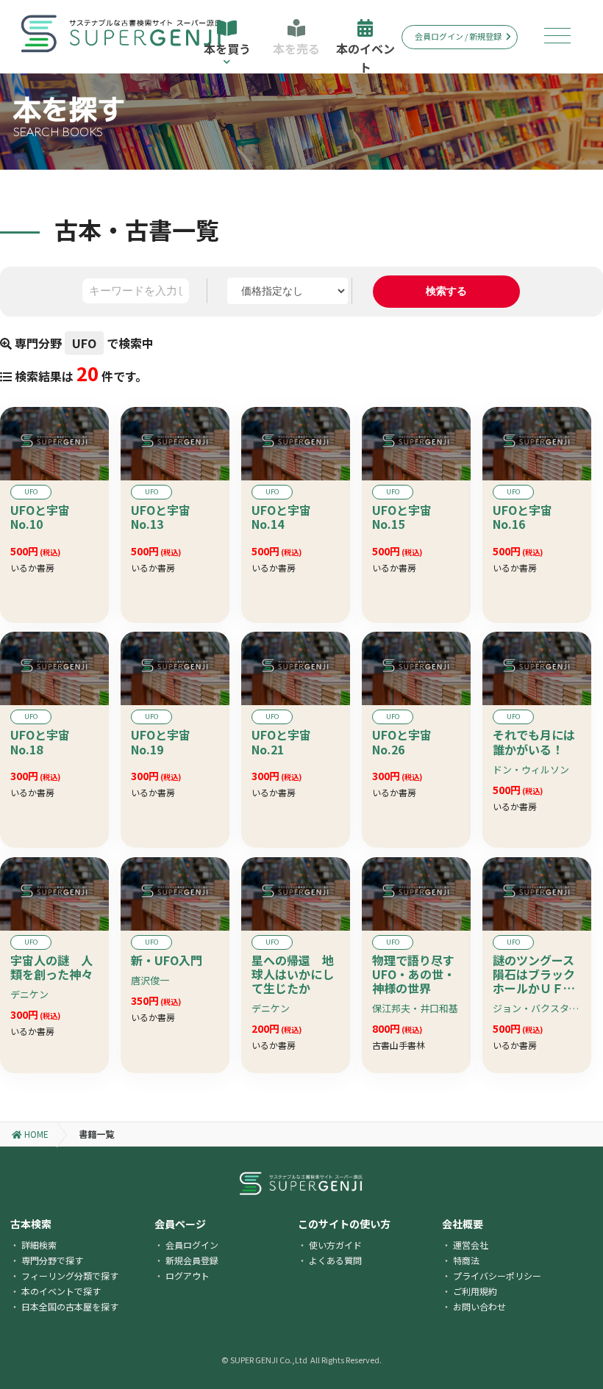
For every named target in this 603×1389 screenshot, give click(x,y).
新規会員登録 (191, 1260)
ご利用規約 (475, 1291)
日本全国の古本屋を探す (69, 1306)
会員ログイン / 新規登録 (458, 36)
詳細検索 (39, 1244)
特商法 (466, 1260)
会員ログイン (191, 1244)
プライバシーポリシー (497, 1275)
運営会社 (470, 1244)
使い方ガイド (335, 1244)
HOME (35, 1134)
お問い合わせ (479, 1306)
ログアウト (187, 1275)
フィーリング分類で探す (69, 1275)
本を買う (227, 48)
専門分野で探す (52, 1260)
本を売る (296, 48)
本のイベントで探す (61, 1291)
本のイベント (365, 56)
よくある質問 (335, 1260)
